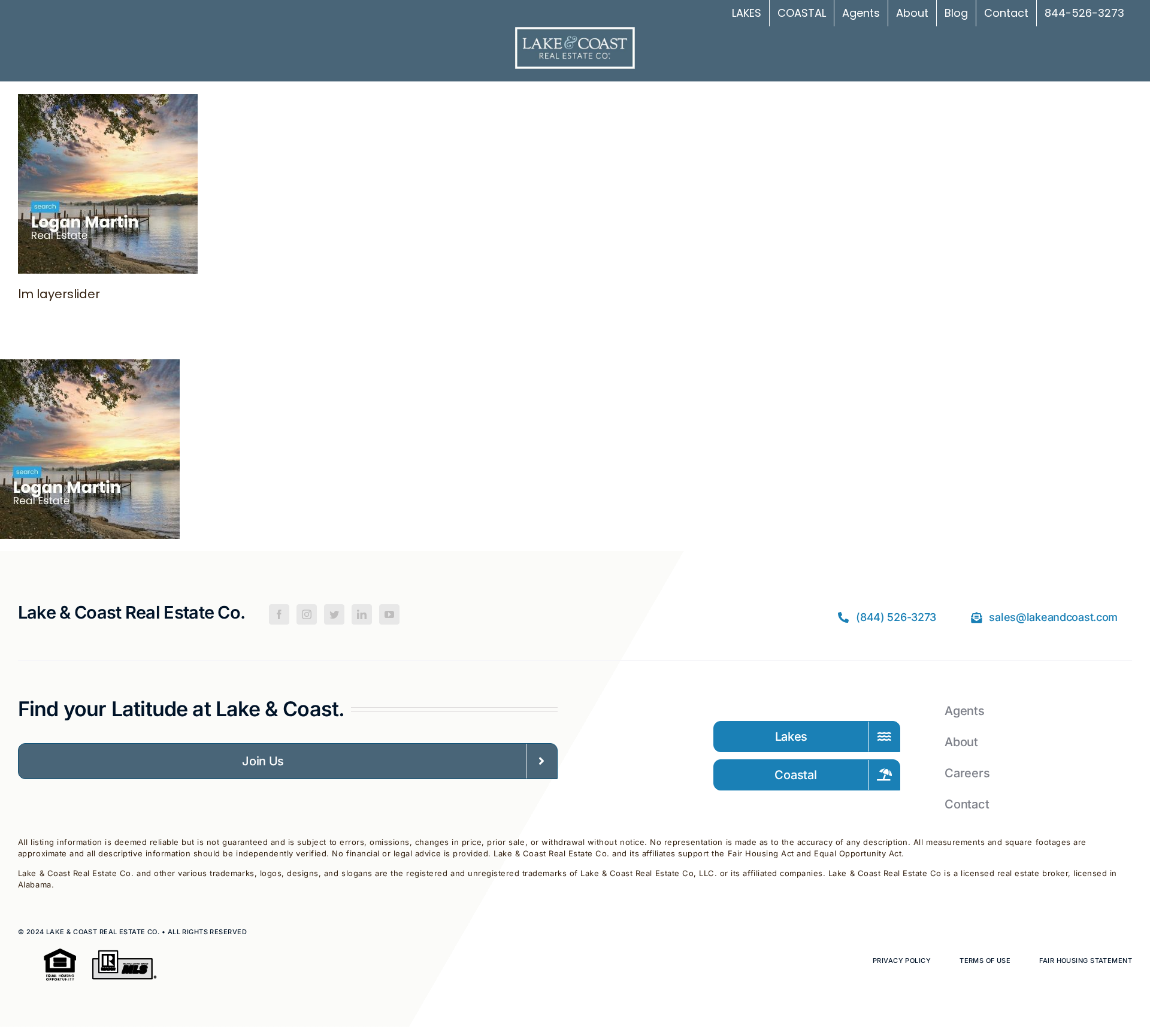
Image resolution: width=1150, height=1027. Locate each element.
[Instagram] (306, 614)
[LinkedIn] (362, 614)
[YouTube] (389, 614)
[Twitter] (334, 614)
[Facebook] (279, 614)
